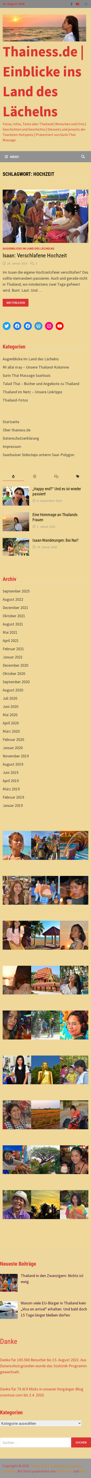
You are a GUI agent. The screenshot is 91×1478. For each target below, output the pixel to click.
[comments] (56, 476)
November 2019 (16, 755)
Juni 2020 (10, 706)
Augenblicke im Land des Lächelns (28, 248)
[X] (82, 3)
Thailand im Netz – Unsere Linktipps (32, 391)
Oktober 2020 (14, 673)
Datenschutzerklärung (21, 438)
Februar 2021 (13, 648)
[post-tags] (77, 476)
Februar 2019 (13, 797)
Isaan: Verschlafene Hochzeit (35, 255)
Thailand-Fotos (15, 400)
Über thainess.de (16, 430)
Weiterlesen (16, 303)
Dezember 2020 (15, 665)
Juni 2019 (10, 772)
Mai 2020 (10, 714)
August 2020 (13, 690)
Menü (14, 156)
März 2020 (11, 731)
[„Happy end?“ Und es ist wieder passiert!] (16, 489)
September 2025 (16, 591)
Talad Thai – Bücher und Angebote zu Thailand (41, 383)
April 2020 (11, 723)
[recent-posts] (35, 476)
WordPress (64, 1471)
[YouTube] (78, 3)
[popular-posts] (13, 476)
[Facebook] (72, 3)
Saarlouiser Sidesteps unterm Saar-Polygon (38, 454)
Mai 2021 (10, 632)
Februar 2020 (13, 739)
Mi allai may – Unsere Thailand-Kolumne (36, 367)
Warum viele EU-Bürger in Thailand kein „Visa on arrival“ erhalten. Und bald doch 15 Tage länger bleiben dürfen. (54, 1308)
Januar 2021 (13, 657)
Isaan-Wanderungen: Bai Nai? (55, 540)
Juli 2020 (10, 698)
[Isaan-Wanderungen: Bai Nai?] (16, 540)
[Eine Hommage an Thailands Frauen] (16, 515)
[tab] (13, 476)
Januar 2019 (13, 805)
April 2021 (11, 640)
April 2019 (11, 780)
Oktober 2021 (14, 615)
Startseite (11, 421)
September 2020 (16, 681)
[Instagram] (85, 3)
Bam (83, 1471)
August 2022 (13, 599)
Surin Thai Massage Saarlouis (27, 375)
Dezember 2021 (15, 607)
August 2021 (13, 624)
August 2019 (13, 764)
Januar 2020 (13, 747)
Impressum (12, 446)
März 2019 (11, 788)
